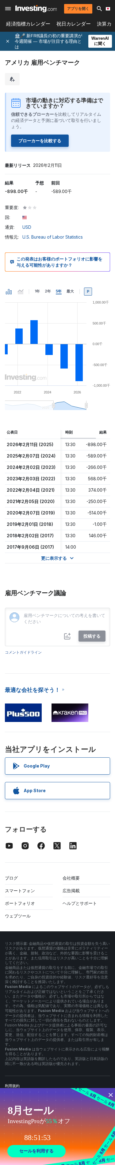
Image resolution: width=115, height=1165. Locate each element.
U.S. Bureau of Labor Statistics (52, 237)
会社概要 (71, 878)
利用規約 (12, 1085)
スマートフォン (20, 890)
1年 (37, 291)
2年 (48, 291)
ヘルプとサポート (80, 903)
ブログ (11, 878)
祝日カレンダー (73, 23)
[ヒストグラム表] (9, 292)
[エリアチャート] (21, 292)
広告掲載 (71, 890)
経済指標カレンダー (28, 23)
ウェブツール (18, 915)
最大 (70, 291)
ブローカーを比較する (39, 140)
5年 (59, 291)
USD (26, 227)
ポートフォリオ (20, 903)
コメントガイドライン (23, 652)
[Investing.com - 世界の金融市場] (36, 8)
